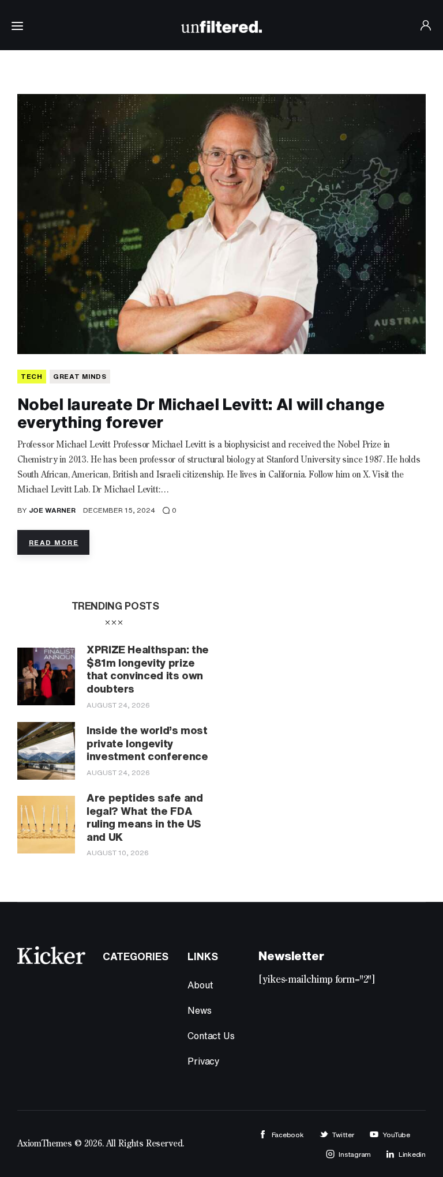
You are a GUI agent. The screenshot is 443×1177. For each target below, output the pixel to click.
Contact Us (210, 1035)
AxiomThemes (44, 1144)
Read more (53, 542)
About (200, 985)
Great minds (80, 376)
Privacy (203, 1061)
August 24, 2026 (118, 705)
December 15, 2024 (119, 510)
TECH (32, 376)
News (199, 1010)
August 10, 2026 (118, 852)
